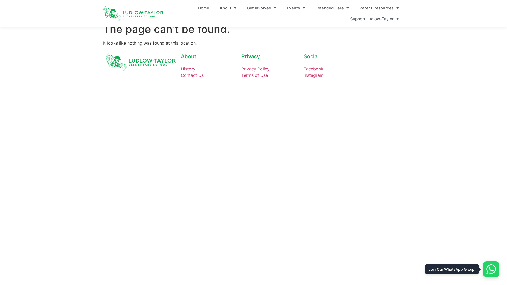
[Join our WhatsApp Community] (491, 269)
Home (203, 8)
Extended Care (330, 8)
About (225, 8)
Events (293, 8)
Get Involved (259, 8)
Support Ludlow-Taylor (372, 18)
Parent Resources (376, 8)
